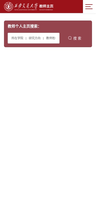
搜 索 (77, 38)
